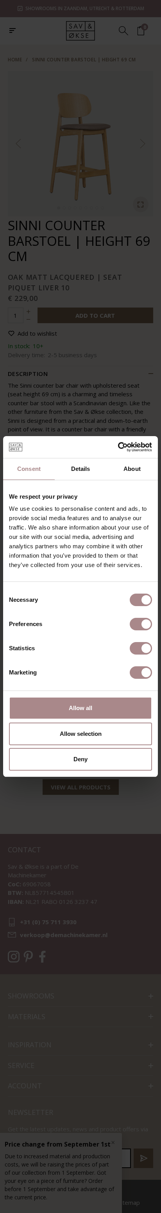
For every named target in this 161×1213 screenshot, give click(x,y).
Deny (80, 759)
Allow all (80, 708)
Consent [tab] (29, 468)
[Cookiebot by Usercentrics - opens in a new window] (118, 447)
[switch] (141, 624)
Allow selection (81, 733)
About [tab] (132, 468)
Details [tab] (80, 468)
